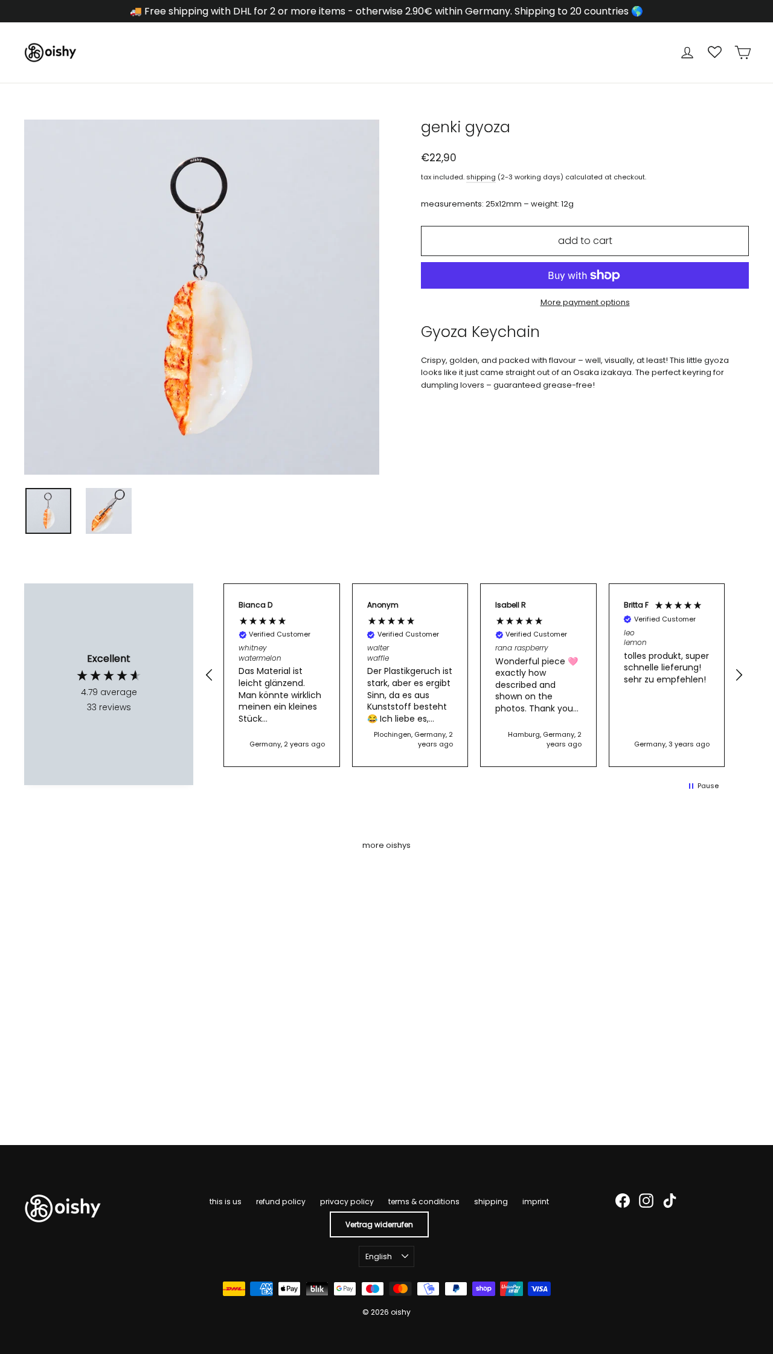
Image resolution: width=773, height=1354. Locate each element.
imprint (535, 1201)
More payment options (585, 302)
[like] (30, 1082)
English (378, 1256)
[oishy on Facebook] (622, 1200)
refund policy (281, 1201)
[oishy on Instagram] (646, 1200)
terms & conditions (424, 1201)
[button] (209, 675)
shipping (481, 177)
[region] (474, 675)
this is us (226, 1201)
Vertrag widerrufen (379, 1224)
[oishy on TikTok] (669, 1200)
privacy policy (347, 1201)
